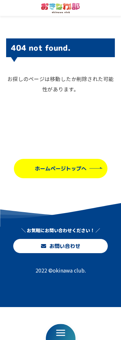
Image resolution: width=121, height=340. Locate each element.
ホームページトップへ (60, 168)
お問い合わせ (64, 246)
